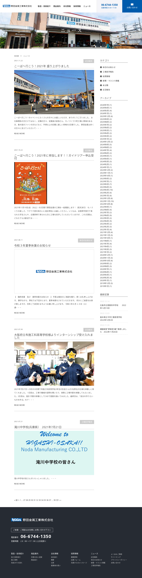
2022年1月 (106, 229)
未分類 (105, 85)
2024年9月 (106, 144)
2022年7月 (106, 212)
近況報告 (88, 61)
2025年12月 (106, 116)
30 (32, 500)
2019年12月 (106, 283)
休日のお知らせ (86, 240)
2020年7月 (106, 269)
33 (40, 500)
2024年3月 (106, 161)
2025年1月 (106, 139)
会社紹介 (54, 557)
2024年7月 (106, 150)
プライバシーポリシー (119, 560)
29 (29, 500)
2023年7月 (106, 181)
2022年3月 (106, 224)
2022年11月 (107, 201)
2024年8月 (106, 147)
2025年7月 (106, 125)
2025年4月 (106, 133)
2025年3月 (106, 136)
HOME (16, 56)
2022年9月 (106, 207)
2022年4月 (106, 221)
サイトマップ (115, 557)
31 (35, 500)
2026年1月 (106, 113)
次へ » (58, 500)
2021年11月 (106, 235)
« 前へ (16, 500)
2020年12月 (106, 255)
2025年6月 (106, 127)
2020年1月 (106, 280)
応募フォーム (76, 560)
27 (24, 500)
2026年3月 (106, 110)
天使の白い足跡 (36, 557)
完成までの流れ (16, 563)
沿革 (52, 563)
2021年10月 (106, 238)
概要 (52, 560)
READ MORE (19, 133)
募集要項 (74, 557)
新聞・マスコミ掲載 (111, 81)
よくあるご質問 (116, 554)
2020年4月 (106, 272)
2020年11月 (106, 258)
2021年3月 (106, 249)
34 (42, 500)
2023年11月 (106, 173)
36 (47, 500)
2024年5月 (106, 156)
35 (45, 500)
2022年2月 (106, 226)
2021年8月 (106, 241)
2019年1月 (106, 286)
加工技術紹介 (16, 557)
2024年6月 (106, 153)
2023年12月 (106, 170)
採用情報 (106, 76)
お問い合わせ (115, 563)
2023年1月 (106, 195)
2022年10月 (106, 204)
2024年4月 (106, 159)
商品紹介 (34, 560)
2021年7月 (106, 243)
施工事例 (14, 560)
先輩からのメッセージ (79, 563)
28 (27, 500)
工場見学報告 (87, 422)
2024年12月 (106, 141)
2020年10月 (106, 260)
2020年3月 (106, 275)
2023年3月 (106, 190)
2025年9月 (106, 119)
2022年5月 (106, 218)
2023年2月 (106, 192)
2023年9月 (106, 178)
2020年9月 (106, 263)
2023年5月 (106, 184)
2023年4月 (106, 187)
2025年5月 (106, 130)
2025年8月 (106, 122)
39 (55, 500)
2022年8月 (106, 210)
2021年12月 (106, 232)
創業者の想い (56, 565)
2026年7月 (106, 105)
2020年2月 (106, 277)
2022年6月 (106, 215)
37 (50, 500)
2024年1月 (106, 167)
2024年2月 (106, 164)
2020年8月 (106, 266)
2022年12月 (106, 198)
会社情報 (67, 6)
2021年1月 (106, 252)
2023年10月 (106, 175)
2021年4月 (106, 246)
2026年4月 (106, 108)
